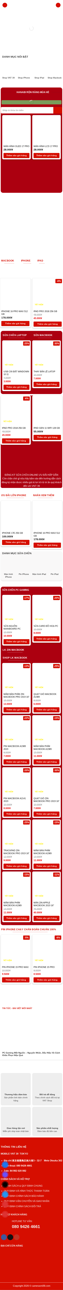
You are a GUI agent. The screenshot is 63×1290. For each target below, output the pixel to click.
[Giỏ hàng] (58, 5)
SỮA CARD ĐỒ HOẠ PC (46, 626)
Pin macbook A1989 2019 (15, 747)
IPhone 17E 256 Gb (12, 533)
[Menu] (4, 5)
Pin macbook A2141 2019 (15, 799)
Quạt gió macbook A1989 (45, 695)
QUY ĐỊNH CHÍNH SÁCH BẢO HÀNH (24, 1196)
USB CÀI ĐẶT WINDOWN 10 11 (16, 373)
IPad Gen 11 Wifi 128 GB (47, 428)
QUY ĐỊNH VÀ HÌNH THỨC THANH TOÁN (26, 1191)
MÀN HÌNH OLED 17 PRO (16, 146)
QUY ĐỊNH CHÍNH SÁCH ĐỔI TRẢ (23, 1206)
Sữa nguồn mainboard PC (12, 627)
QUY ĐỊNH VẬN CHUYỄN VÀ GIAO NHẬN (26, 1201)
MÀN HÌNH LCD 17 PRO (46, 146)
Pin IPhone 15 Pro (44, 967)
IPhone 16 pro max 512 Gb (14, 312)
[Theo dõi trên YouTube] (17, 1237)
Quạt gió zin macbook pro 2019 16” (46, 799)
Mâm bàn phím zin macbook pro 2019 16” (16, 695)
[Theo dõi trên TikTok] (10, 1237)
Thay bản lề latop (44, 371)
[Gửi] (57, 110)
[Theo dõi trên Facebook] (4, 1237)
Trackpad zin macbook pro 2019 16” (16, 852)
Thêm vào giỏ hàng (16, 155)
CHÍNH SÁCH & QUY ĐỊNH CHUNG (23, 1186)
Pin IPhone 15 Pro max (15, 967)
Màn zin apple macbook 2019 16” (44, 904)
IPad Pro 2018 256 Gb (45, 311)
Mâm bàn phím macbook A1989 (43, 747)
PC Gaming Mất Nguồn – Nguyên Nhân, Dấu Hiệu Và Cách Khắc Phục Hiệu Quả (31, 1054)
